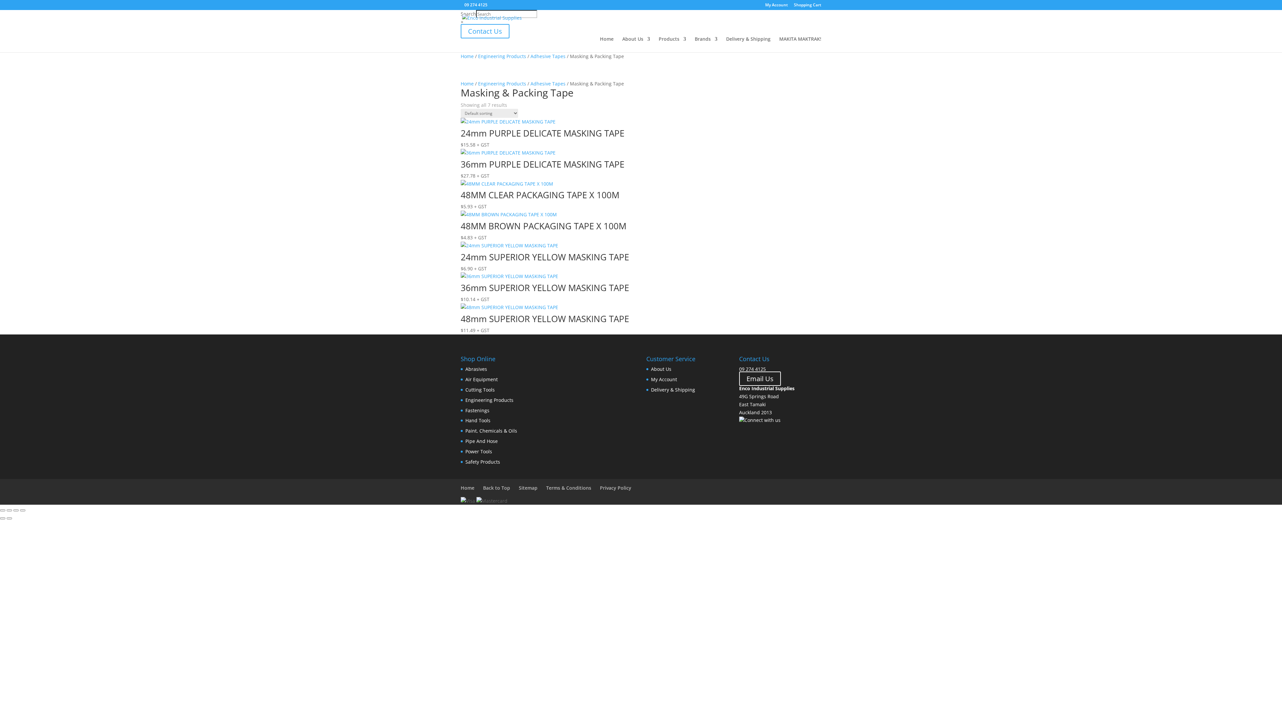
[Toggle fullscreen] (9, 510)
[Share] (16, 510)
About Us (632, 39)
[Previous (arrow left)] (2, 518)
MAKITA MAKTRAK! (800, 39)
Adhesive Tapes (548, 56)
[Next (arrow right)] (9, 518)
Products (669, 39)
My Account (776, 5)
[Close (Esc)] (22, 510)
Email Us (760, 378)
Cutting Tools (480, 390)
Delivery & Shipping (748, 39)
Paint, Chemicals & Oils (491, 431)
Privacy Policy (615, 488)
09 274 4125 (752, 369)
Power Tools (478, 451)
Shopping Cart (807, 5)
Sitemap (528, 488)
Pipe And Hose (481, 441)
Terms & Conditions (568, 488)
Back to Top (496, 488)
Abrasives (476, 369)
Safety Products (482, 462)
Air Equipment (481, 379)
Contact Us (485, 31)
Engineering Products (502, 56)
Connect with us (762, 420)
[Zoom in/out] (2, 510)
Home (607, 39)
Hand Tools (477, 420)
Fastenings (477, 410)
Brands (703, 39)
